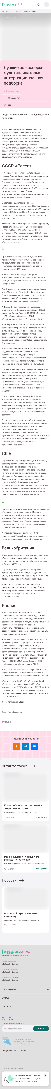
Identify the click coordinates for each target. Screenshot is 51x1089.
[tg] (25, 746)
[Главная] (12, 5)
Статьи (18, 11)
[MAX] (4, 1018)
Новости (9, 880)
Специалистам (9, 1050)
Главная (8, 11)
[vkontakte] (11, 1018)
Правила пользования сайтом (12, 1068)
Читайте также (15, 766)
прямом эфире (19, 669)
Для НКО (24, 1050)
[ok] (16, 746)
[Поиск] (38, 4)
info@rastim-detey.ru (10, 964)
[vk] (34, 746)
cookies (34, 1081)
